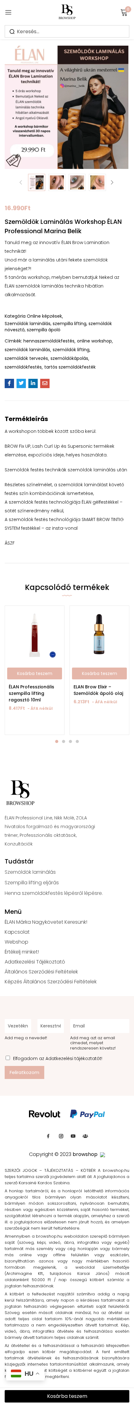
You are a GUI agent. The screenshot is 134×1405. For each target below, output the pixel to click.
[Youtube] (73, 1136)
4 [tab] (77, 741)
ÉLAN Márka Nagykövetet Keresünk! (46, 922)
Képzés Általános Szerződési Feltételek (51, 981)
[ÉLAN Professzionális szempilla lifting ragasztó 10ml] (34, 635)
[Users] (85, 1136)
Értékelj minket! (22, 951)
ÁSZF (10, 543)
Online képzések (44, 316)
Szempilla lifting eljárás (32, 882)
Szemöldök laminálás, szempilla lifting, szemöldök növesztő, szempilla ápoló (58, 326)
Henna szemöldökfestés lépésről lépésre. (54, 893)
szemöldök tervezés (26, 358)
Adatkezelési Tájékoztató (35, 961)
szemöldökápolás (69, 358)
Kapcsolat (17, 932)
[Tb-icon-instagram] (61, 1136)
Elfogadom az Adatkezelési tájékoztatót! (57, 1058)
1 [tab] (56, 741)
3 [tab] (70, 741)
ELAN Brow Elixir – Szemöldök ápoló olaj (98, 690)
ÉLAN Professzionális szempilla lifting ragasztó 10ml (31, 693)
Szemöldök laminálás (30, 872)
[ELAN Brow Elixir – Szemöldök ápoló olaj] (99, 635)
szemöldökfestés (23, 367)
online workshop (94, 341)
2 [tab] (63, 741)
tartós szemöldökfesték (70, 367)
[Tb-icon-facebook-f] (49, 1136)
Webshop (16, 941)
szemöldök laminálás (27, 350)
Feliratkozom (24, 1072)
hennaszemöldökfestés (48, 341)
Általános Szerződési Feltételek (41, 971)
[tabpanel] (34, 670)
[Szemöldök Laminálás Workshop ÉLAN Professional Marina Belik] (9, 383)
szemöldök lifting (71, 350)
